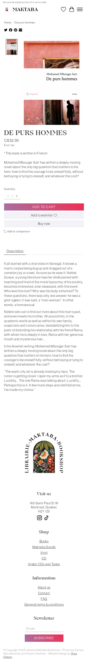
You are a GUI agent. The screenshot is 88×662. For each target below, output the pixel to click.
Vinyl (44, 553)
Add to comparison (18, 231)
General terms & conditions (44, 604)
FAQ (44, 599)
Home (7, 22)
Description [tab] (15, 251)
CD (44, 558)
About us (44, 587)
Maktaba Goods (44, 547)
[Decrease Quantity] (8, 196)
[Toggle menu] (80, 9)
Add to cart (44, 207)
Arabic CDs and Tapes (44, 564)
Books (44, 541)
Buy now (44, 224)
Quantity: (9, 189)
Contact (44, 593)
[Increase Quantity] (16, 196)
